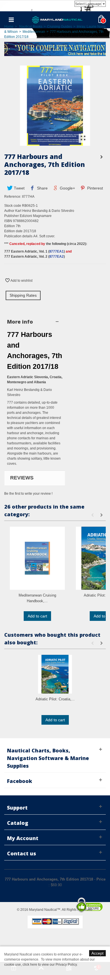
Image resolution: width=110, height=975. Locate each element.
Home (9, 27)
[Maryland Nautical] (57, 19)
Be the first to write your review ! (28, 494)
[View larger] (83, 138)
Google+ (67, 188)
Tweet (19, 188)
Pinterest (94, 188)
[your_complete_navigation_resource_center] (55, 48)
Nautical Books (30, 27)
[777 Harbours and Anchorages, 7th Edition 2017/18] (55, 143)
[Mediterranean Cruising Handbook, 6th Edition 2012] (37, 558)
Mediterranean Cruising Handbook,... (37, 598)
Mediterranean (34, 32)
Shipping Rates (23, 295)
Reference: (12, 197)
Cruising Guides (59, 27)
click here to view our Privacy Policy (50, 965)
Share (42, 188)
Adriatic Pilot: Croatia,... (55, 699)
